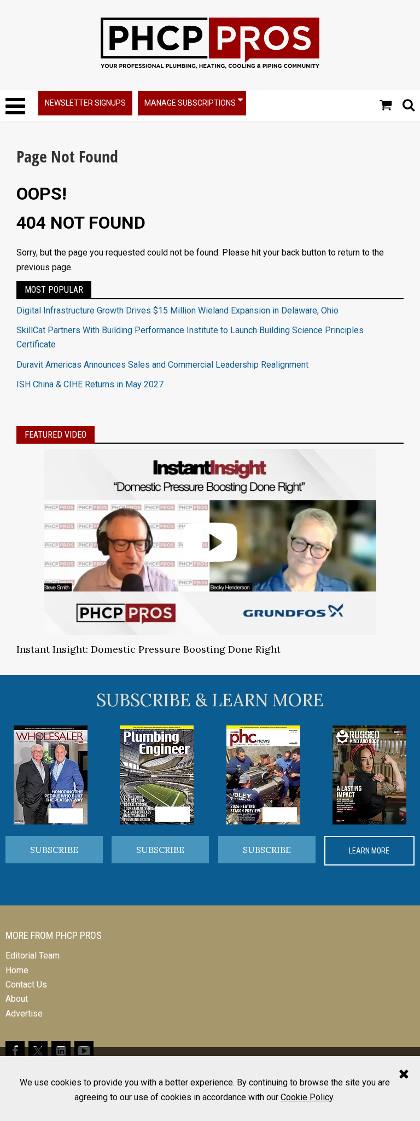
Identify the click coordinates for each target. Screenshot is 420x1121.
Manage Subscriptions (190, 102)
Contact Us (26, 984)
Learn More (369, 850)
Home (16, 970)
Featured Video (55, 434)
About (16, 999)
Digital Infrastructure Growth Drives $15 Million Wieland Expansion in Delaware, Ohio (177, 310)
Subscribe (54, 849)
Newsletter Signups (85, 102)
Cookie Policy (307, 1097)
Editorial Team (32, 955)
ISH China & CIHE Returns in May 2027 (90, 384)
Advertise (24, 1013)
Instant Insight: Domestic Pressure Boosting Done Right (148, 649)
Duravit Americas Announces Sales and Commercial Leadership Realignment (162, 364)
